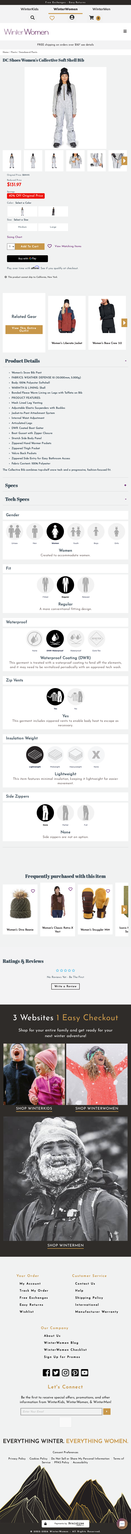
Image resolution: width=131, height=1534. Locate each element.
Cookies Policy (38, 1458)
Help (79, 1290)
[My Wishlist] (52, 18)
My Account (30, 1283)
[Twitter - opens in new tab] (56, 1374)
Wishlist (27, 1311)
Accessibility (80, 1462)
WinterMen (101, 9)
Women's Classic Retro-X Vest (57, 930)
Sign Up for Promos (62, 1357)
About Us (52, 1335)
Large (53, 227)
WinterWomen (66, 9)
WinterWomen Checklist (65, 1349)
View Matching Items (68, 246)
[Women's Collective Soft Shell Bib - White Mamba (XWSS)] (12, 159)
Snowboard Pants (28, 52)
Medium (22, 227)
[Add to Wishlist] (50, 247)
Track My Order (34, 1290)
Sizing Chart (14, 237)
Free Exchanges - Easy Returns (65, 2)
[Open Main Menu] (109, 32)
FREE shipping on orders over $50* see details (65, 44)
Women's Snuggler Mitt (95, 929)
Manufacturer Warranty (97, 1311)
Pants (14, 52)
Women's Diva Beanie (20, 929)
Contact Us (85, 1283)
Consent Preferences (65, 1452)
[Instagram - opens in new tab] (65, 1374)
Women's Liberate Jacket (67, 343)
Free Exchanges (34, 1297)
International (87, 1304)
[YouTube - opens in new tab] (84, 1374)
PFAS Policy (61, 1462)
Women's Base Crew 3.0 (107, 343)
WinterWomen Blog (61, 1342)
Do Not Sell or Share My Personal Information (80, 1458)
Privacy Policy (17, 1458)
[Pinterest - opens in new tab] (75, 1374)
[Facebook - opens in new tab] (46, 1374)
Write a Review (65, 986)
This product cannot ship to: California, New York (32, 277)
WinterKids (30, 9)
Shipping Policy (89, 1297)
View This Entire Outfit (24, 329)
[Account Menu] (72, 18)
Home (6, 52)
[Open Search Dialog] (32, 18)
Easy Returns (31, 1304)
